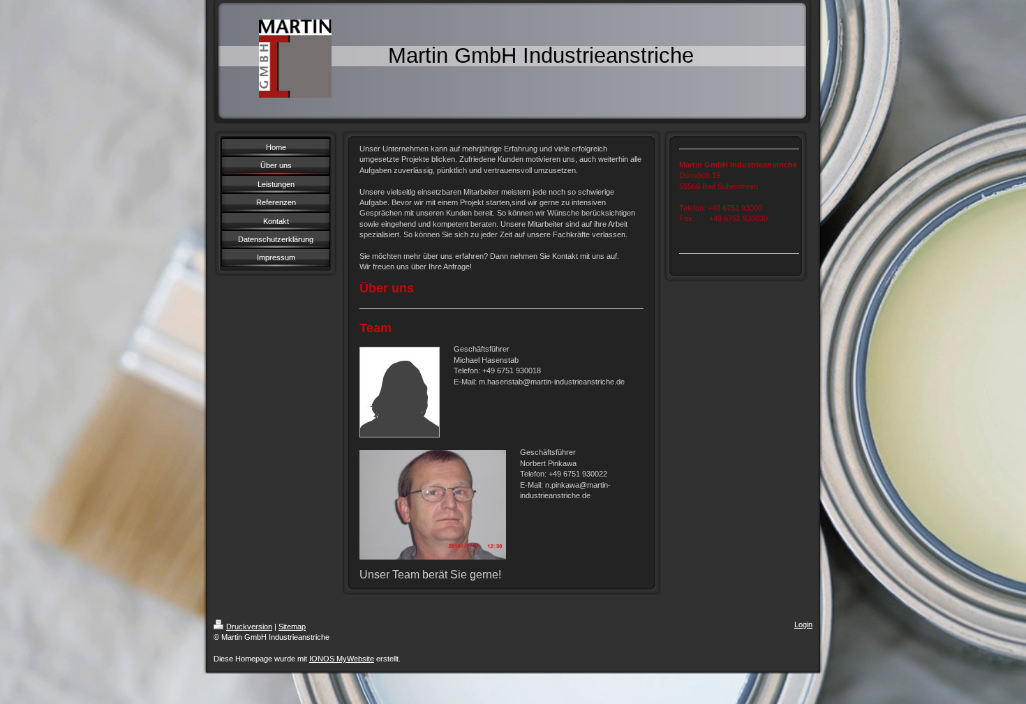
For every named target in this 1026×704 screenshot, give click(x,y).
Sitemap (292, 626)
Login (803, 624)
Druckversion (249, 626)
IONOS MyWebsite (341, 658)
